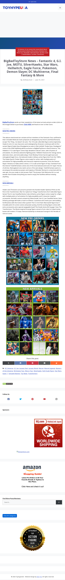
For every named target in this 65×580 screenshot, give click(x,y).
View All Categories (10, 516)
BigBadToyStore (8, 122)
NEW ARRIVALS (8, 183)
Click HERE (27, 124)
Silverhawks (27, 52)
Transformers (40, 54)
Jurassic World (39, 49)
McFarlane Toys (43, 51)
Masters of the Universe (32, 51)
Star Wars (42, 52)
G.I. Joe (26, 49)
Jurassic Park (32, 49)
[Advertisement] (32, 25)
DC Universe (21, 49)
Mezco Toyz (20, 52)
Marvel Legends (22, 51)
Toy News (33, 54)
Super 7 (5, 374)
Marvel (45, 49)
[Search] (59, 502)
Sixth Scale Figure (34, 52)
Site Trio (39, 577)
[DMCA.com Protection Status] (8, 384)
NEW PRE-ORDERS (9, 131)
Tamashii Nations (26, 54)
